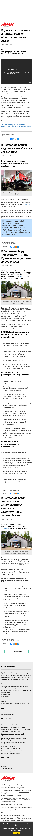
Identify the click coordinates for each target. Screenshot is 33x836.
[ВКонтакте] (11, 139)
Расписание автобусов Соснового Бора (14, 725)
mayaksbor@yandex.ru (15, 795)
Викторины (5, 696)
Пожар (14, 243)
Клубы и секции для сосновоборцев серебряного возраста (13, 743)
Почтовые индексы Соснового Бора (13, 751)
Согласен (16, 833)
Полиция (7, 490)
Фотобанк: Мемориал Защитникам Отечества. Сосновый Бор (16, 691)
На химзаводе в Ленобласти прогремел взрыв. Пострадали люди (16, 126)
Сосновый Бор (8, 243)
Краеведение (5, 694)
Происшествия (10, 134)
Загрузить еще (18, 651)
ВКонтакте (4, 766)
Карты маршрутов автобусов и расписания (15, 729)
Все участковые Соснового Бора (11, 748)
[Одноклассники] (15, 139)
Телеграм (4, 764)
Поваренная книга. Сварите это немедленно (15, 703)
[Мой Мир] (18, 139)
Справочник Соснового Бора (10, 731)
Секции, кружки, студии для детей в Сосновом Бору (12, 735)
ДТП (19, 490)
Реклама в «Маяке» (7, 714)
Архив (3, 699)
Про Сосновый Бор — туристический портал (15, 673)
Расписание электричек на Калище (13, 727)
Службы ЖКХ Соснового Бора (10, 753)
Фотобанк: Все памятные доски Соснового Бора (15, 683)
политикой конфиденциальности (16, 830)
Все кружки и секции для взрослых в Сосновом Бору (13, 739)
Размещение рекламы (6, 798)
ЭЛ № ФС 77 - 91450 (24, 792)
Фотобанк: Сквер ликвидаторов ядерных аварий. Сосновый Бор (14, 687)
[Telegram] (13, 139)
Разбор (3, 701)
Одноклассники (6, 768)
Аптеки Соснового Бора (9, 746)
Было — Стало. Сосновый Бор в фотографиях (15, 677)
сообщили (26, 204)
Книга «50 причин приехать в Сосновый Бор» (16, 675)
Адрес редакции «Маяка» (7, 784)
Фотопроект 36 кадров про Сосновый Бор (14, 680)
